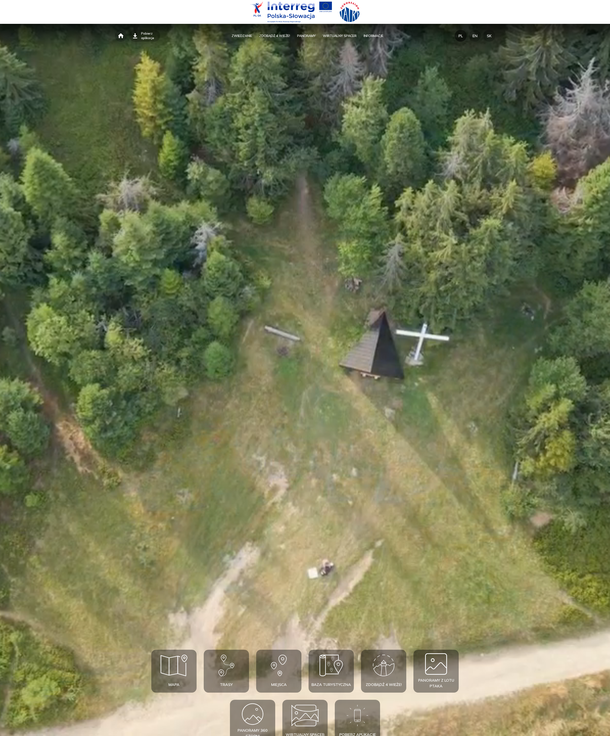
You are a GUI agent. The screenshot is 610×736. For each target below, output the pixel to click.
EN (475, 35)
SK (489, 35)
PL (460, 35)
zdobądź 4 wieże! (274, 36)
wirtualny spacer (339, 36)
